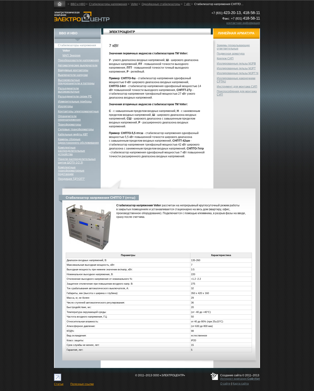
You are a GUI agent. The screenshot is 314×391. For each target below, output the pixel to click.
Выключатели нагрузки (73, 75)
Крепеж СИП (225, 58)
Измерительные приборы (75, 101)
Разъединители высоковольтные (69, 90)
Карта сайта (241, 383)
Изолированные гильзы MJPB (236, 63)
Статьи (58, 384)
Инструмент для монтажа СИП (237, 86)
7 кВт (187, 4)
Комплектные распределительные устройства (71, 151)
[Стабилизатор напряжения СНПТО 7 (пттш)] (89, 250)
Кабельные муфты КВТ (73, 134)
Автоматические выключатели (77, 65)
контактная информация (243, 23)
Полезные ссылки (82, 384)
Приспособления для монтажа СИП (237, 93)
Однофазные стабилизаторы (161, 4)
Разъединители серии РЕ (75, 96)
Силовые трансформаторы (76, 129)
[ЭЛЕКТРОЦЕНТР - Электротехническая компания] (82, 20)
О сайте (225, 383)
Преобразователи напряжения (78, 60)
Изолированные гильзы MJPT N (237, 73)
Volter (134, 4)
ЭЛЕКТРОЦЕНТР (122, 32)
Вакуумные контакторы (73, 70)
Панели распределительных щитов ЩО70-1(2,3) (77, 161)
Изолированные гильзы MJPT (236, 68)
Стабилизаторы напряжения (108, 4)
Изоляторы (65, 106)
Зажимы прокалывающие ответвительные (233, 47)
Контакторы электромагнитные (78, 111)
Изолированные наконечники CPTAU (236, 80)
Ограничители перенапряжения (69, 118)
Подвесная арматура (231, 53)
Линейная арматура (236, 33)
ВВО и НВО (78, 4)
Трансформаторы (69, 124)
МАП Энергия (71, 55)
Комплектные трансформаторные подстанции (71, 171)
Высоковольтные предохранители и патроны (76, 82)
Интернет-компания (240, 378)
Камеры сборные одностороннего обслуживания (78, 141)
